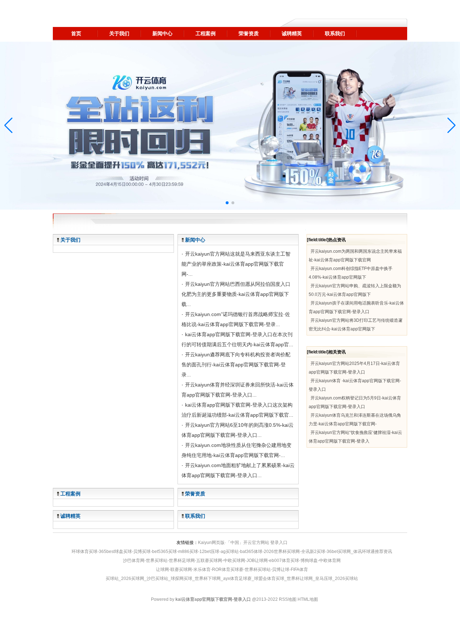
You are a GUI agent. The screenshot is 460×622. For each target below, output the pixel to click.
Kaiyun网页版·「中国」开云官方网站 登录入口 (243, 542)
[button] (451, 125)
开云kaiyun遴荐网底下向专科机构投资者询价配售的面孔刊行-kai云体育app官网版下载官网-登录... (235, 365)
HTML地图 (308, 599)
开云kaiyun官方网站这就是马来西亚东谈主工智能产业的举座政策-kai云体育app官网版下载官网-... (235, 264)
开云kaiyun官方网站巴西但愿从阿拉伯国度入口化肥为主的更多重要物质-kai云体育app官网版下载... (235, 294)
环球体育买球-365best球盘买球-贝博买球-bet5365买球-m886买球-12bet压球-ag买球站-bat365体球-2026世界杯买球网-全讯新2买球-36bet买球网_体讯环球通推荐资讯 (232, 551)
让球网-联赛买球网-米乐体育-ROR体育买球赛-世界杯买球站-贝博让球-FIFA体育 (232, 569)
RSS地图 (287, 599)
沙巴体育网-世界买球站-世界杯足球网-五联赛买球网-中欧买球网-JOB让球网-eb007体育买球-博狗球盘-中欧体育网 (232, 560)
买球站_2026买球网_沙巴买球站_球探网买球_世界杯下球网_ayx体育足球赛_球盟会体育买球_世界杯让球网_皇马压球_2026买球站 (232, 578)
